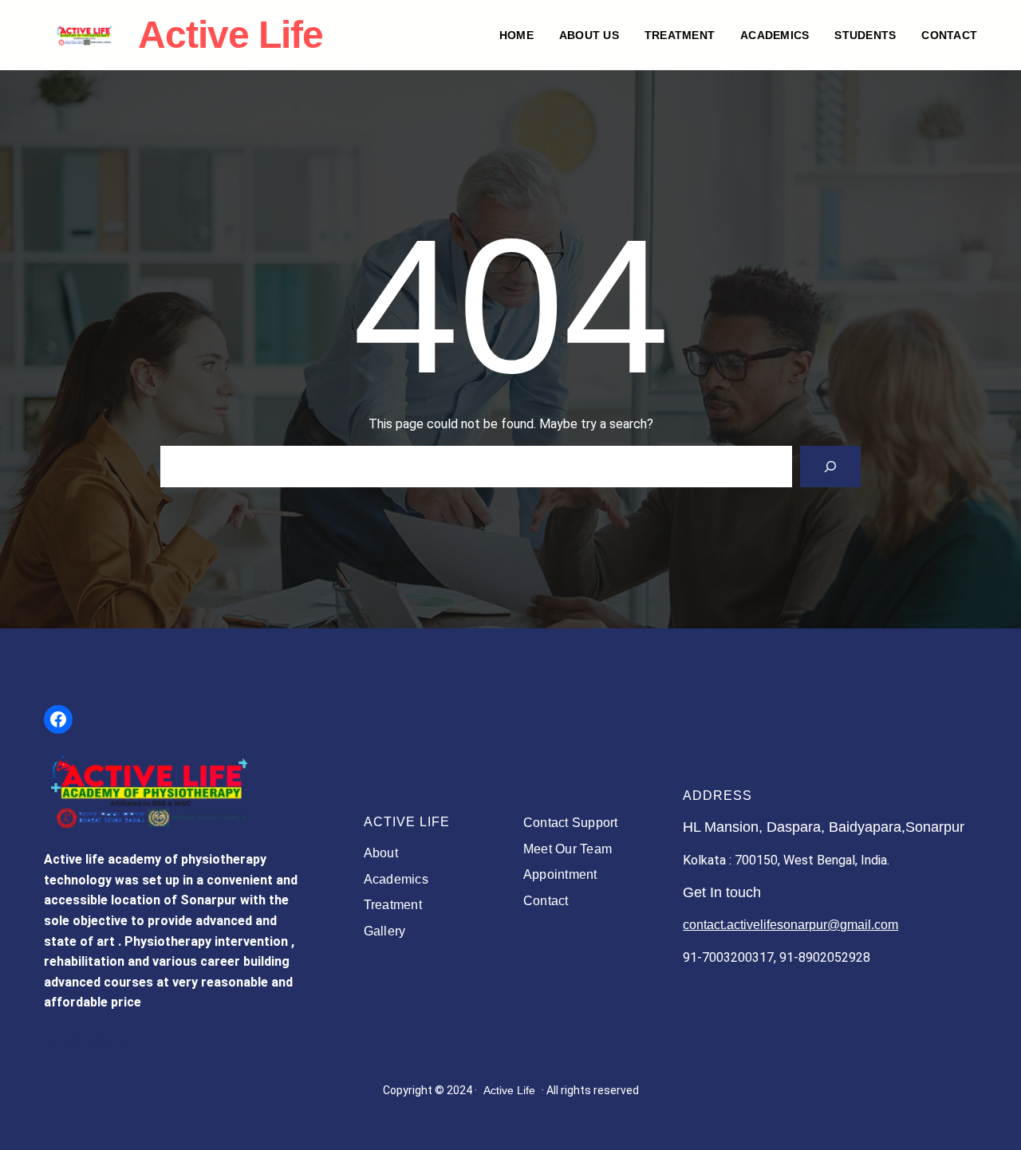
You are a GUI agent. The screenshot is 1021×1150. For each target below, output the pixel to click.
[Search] (830, 466)
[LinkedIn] (124, 1043)
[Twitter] (75, 1043)
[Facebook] (58, 719)
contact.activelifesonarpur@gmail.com (790, 924)
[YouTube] (99, 1043)
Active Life (509, 1090)
